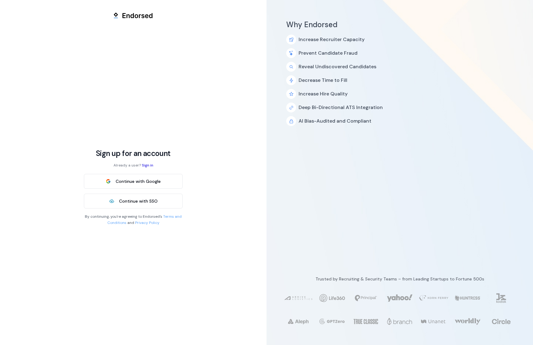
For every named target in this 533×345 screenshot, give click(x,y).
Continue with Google (138, 181)
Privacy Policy (147, 222)
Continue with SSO (138, 201)
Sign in (147, 165)
